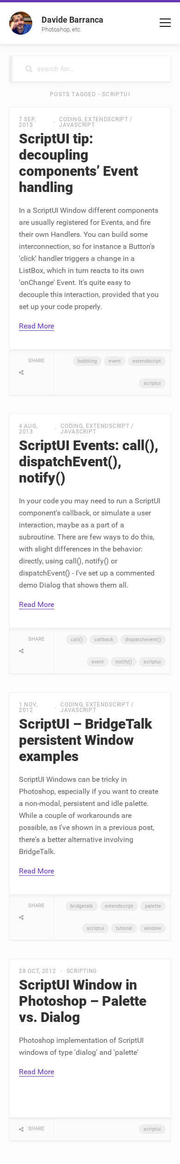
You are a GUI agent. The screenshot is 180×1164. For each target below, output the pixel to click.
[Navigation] (165, 23)
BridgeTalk (81, 906)
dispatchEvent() (143, 640)
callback (104, 640)
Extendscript (146, 361)
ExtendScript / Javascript (95, 122)
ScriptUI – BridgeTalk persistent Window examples (85, 740)
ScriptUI (152, 383)
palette (153, 906)
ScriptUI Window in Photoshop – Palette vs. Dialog (82, 1001)
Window (152, 928)
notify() (123, 662)
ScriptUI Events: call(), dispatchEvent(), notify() (88, 461)
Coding (70, 119)
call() (77, 640)
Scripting (81, 971)
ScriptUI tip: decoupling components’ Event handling (78, 162)
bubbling (87, 361)
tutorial (124, 928)
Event (114, 361)
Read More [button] (36, 326)
